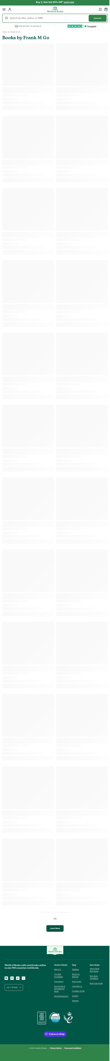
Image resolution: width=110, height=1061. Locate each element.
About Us (57, 969)
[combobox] (54, 18)
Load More (54, 928)
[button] (4, 9)
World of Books (40, 1048)
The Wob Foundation (58, 975)
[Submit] (7, 18)
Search (95, 18)
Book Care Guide (94, 983)
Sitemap (74, 1001)
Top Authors (58, 981)
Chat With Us (76, 986)
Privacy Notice (55, 1048)
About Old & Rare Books (93, 970)
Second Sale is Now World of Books (59, 988)
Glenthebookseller (61, 996)
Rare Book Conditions (92, 977)
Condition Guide (77, 991)
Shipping (74, 969)
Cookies (74, 996)
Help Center (76, 981)
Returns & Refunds (75, 975)
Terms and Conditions (71, 1048)
